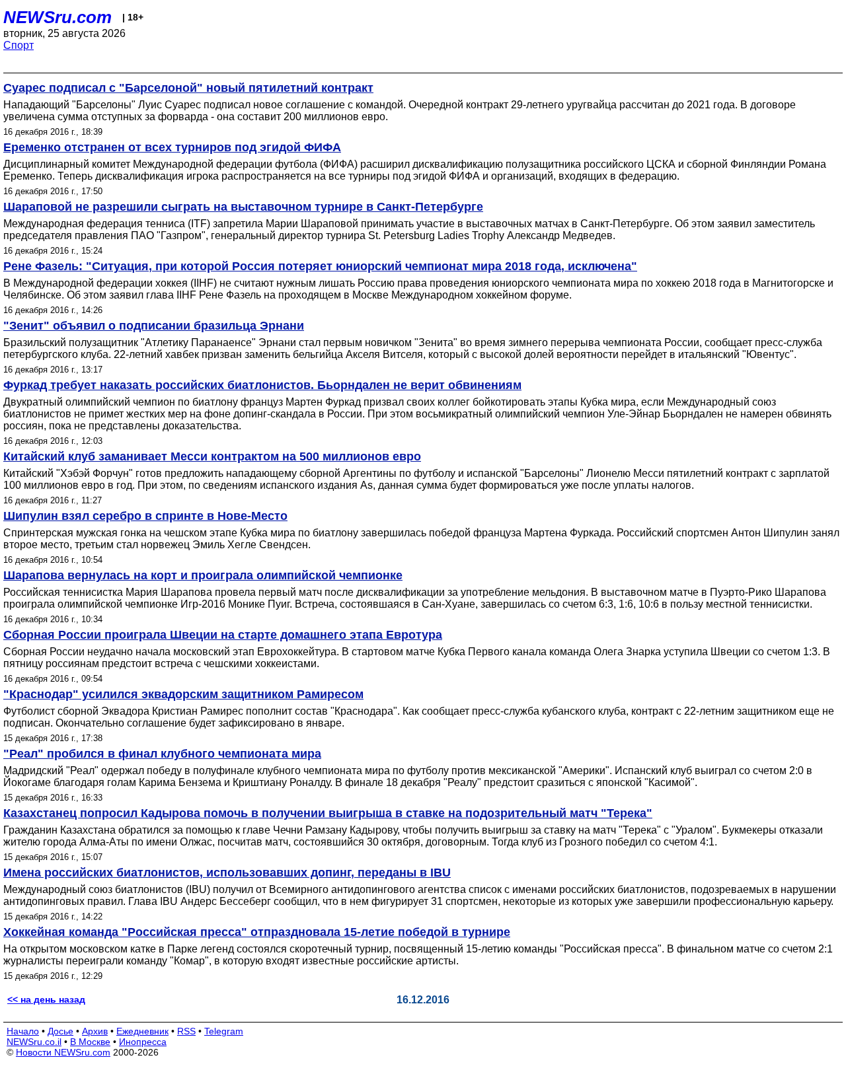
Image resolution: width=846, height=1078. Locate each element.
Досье (60, 1031)
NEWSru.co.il (34, 1041)
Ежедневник (142, 1031)
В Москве (90, 1041)
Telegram (223, 1031)
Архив (95, 1031)
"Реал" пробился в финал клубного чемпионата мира (162, 753)
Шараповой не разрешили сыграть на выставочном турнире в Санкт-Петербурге (243, 206)
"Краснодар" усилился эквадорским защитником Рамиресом (183, 694)
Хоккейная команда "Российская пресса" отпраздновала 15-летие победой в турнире (256, 932)
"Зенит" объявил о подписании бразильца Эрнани (153, 325)
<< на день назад (46, 999)
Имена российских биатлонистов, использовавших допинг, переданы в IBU (227, 872)
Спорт (18, 45)
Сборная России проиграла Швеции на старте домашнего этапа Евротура (222, 634)
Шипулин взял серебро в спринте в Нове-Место (145, 515)
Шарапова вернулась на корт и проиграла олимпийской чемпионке (203, 575)
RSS (186, 1031)
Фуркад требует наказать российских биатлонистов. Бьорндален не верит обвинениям (262, 385)
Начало (23, 1031)
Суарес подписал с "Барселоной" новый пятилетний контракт (188, 87)
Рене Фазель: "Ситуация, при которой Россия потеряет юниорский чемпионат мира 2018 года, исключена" (320, 266)
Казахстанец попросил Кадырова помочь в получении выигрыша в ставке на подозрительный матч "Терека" (327, 813)
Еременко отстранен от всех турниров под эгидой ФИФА (172, 147)
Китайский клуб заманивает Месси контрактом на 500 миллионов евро (212, 456)
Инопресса (143, 1041)
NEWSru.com (57, 17)
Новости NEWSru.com (63, 1052)
